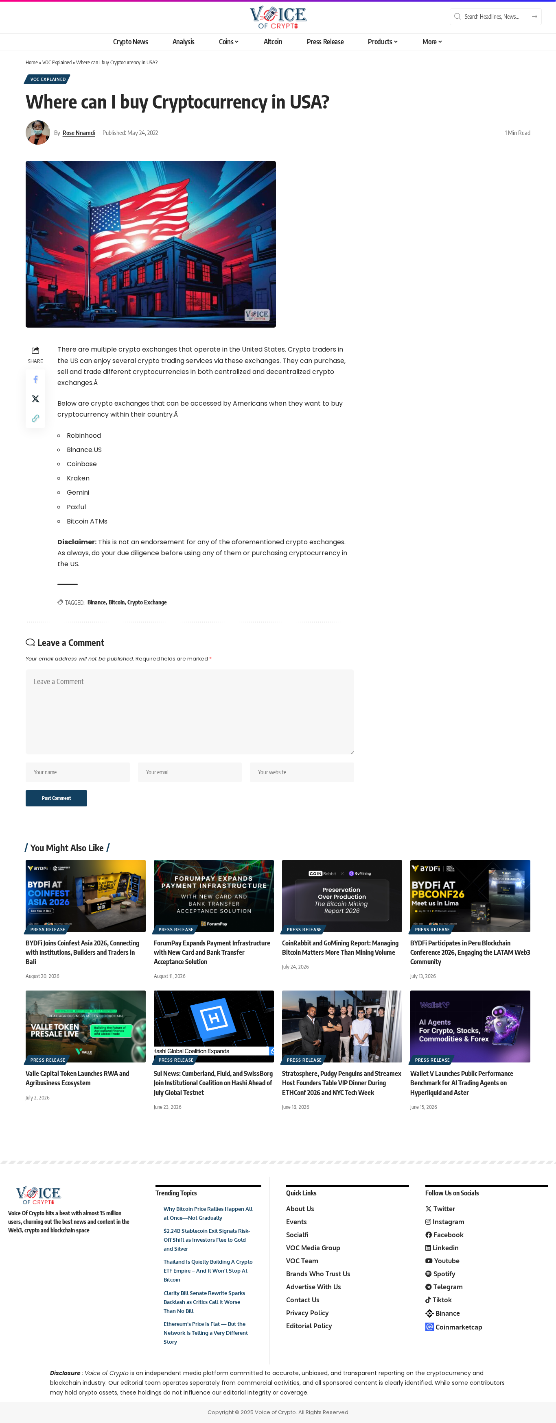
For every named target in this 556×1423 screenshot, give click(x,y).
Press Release (48, 929)
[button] (35, 418)
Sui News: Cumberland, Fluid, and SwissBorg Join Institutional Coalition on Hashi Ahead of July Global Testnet (213, 1082)
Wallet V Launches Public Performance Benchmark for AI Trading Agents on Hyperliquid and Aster (461, 1082)
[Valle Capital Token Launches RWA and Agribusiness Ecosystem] (86, 1026)
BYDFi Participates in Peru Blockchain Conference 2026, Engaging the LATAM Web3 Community (470, 952)
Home (32, 62)
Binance (97, 602)
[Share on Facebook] (35, 379)
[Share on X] (35, 398)
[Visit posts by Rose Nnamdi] (38, 132)
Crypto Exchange (147, 602)
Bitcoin (117, 602)
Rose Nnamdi (79, 132)
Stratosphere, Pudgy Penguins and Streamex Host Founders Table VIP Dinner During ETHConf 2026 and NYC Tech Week (341, 1082)
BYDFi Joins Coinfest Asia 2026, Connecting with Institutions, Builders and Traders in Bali (82, 952)
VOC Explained (57, 62)
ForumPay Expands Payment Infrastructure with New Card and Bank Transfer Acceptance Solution (212, 952)
